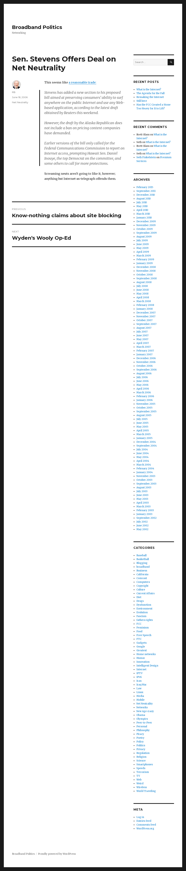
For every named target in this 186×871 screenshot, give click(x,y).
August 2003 (143, 487)
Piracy (140, 734)
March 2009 (143, 255)
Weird (139, 783)
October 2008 (144, 274)
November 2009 (145, 225)
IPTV (139, 673)
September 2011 (145, 191)
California (142, 574)
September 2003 (146, 483)
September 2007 (146, 324)
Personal (141, 726)
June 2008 (142, 289)
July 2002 (142, 521)
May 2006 (142, 384)
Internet (141, 669)
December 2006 (146, 358)
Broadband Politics (37, 27)
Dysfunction (143, 604)
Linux (139, 692)
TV (138, 775)
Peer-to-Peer (144, 722)
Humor (140, 658)
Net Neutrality (20, 102)
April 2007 (142, 343)
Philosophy (143, 730)
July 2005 (141, 419)
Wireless (141, 787)
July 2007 (141, 331)
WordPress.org (145, 828)
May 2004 (142, 457)
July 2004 (142, 449)
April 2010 (142, 210)
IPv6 (139, 677)
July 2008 (142, 286)
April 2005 (142, 430)
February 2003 (145, 510)
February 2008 (145, 305)
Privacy (140, 749)
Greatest (141, 650)
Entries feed (143, 820)
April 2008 (142, 297)
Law (138, 688)
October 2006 (144, 365)
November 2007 (145, 316)
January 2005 (144, 438)
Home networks (146, 654)
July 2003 (141, 491)
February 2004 (145, 468)
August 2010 (143, 198)
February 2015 (144, 187)
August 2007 (143, 327)
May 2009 (142, 248)
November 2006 (145, 362)
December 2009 (146, 221)
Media (140, 696)
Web (138, 779)
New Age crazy (145, 711)
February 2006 (145, 396)
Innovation (142, 661)
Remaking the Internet (150, 97)
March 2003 (143, 506)
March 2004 (143, 464)
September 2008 (146, 278)
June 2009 (142, 244)
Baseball (141, 555)
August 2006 (143, 373)
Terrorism (142, 772)
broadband (143, 566)
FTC (138, 639)
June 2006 (142, 381)
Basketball (142, 559)
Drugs (140, 601)
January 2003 (144, 514)
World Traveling (146, 791)
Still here (141, 100)
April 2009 (142, 251)
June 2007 (142, 335)
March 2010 (143, 213)
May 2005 (142, 426)
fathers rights (144, 620)
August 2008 (143, 282)
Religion (141, 756)
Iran (138, 680)
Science (141, 760)
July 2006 (142, 377)
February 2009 (145, 259)
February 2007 (145, 350)
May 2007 (142, 339)
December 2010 (145, 194)
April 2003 (142, 502)
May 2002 (142, 529)
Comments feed (146, 824)
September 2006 (146, 369)
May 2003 (142, 498)
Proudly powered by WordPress (57, 853)
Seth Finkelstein (146, 157)
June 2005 (142, 422)
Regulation (142, 753)
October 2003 (144, 479)
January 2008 (144, 308)
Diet (138, 597)
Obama (140, 715)
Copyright (142, 585)
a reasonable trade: (82, 82)
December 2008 (146, 267)
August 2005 (143, 415)
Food (139, 631)
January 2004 (144, 472)
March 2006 (143, 392)
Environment (144, 608)
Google (140, 646)
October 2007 (144, 320)
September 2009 (146, 232)
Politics (140, 745)
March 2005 (143, 434)
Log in (140, 817)
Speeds (140, 768)
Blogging (141, 563)
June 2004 (142, 453)
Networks (142, 707)
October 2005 (144, 407)
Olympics (142, 718)
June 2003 (142, 495)
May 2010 (142, 206)
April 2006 (142, 388)
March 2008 (143, 301)
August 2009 (143, 236)
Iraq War (141, 684)
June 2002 (142, 525)
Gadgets (141, 642)
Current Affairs (145, 593)
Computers (143, 582)
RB (13, 92)
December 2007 (145, 312)
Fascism (141, 616)
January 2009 (144, 263)
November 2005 (145, 403)
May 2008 (142, 293)
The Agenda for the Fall (150, 93)
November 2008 (145, 270)
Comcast (141, 578)
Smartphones (144, 764)
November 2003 (145, 476)
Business (141, 570)
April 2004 (142, 460)
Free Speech (143, 635)
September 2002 (146, 517)
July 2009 (142, 240)
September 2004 (146, 445)
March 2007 (143, 346)
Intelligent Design (147, 665)
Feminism (142, 627)
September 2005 (146, 411)
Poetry (140, 737)
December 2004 (146, 441)
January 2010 (144, 217)
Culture (140, 589)
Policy (140, 741)
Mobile (140, 699)
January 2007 (144, 354)
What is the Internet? (148, 89)
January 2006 (144, 400)
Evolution (142, 612)
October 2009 (144, 229)
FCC (138, 623)
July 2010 (141, 202)
